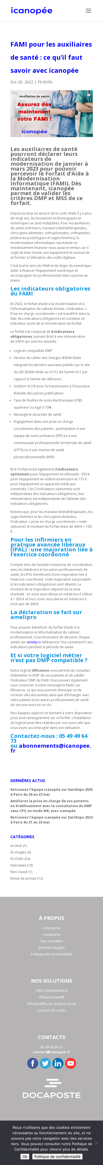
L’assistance (51, 934)
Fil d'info (45, 81)
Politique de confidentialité (52, 954)
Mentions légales (51, 947)
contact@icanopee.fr (51, 1052)
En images (18, 852)
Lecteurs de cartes (51, 1010)
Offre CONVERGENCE (51, 990)
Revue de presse (23, 878)
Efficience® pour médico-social (51, 1003)
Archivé (16, 845)
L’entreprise (51, 928)
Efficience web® (51, 997)
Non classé (18, 872)
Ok (25, 1156)
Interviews (18, 865)
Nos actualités (52, 941)
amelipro (34, 642)
